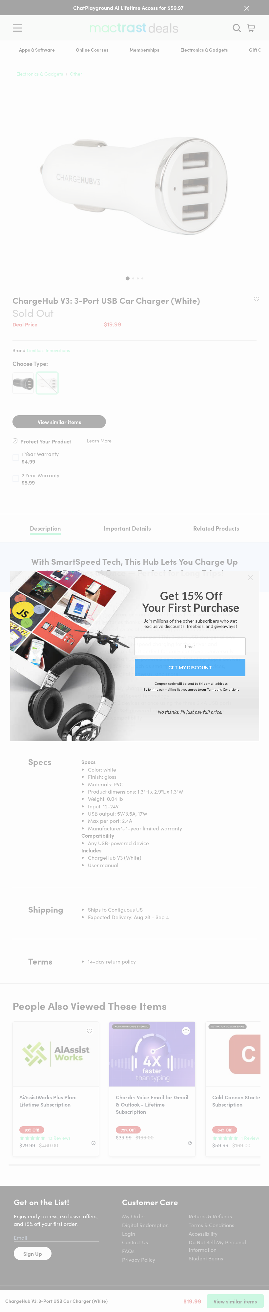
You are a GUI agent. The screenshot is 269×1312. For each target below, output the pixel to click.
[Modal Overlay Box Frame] (134, 656)
